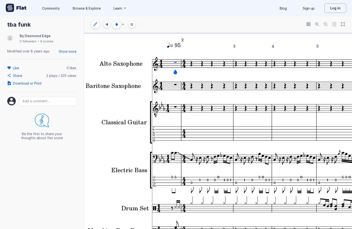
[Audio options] (123, 24)
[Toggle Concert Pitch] (308, 24)
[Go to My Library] (16, 8)
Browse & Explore (87, 8)
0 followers (28, 41)
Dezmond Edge (38, 36)
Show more (67, 51)
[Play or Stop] (116, 24)
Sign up (309, 8)
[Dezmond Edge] (10, 38)
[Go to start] (106, 24)
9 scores (46, 41)
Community (51, 8)
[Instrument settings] (95, 24)
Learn (118, 8)
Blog (283, 8)
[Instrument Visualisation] (132, 24)
